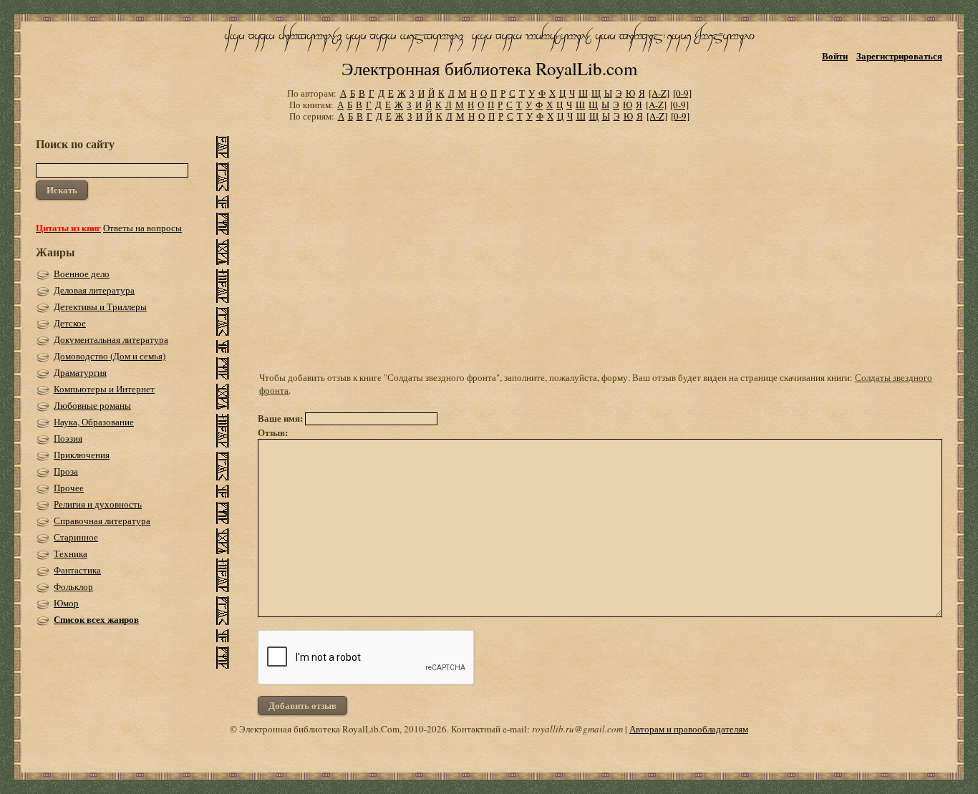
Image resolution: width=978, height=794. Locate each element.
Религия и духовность (98, 504)
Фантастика (77, 569)
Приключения (82, 454)
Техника (70, 553)
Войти (835, 55)
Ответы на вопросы (142, 227)
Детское (70, 322)
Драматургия (80, 372)
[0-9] (682, 93)
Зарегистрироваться (899, 55)
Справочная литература (102, 520)
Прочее (69, 487)
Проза (66, 471)
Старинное (76, 537)
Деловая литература (94, 290)
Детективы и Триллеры (100, 306)
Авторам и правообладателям (688, 728)
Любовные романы (92, 405)
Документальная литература (111, 339)
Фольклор (73, 586)
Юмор (66, 602)
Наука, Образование (94, 421)
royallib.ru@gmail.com (577, 728)
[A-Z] (659, 93)
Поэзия (68, 438)
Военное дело (82, 273)
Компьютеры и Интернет (104, 388)
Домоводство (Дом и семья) (109, 355)
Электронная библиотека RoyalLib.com (489, 68)
